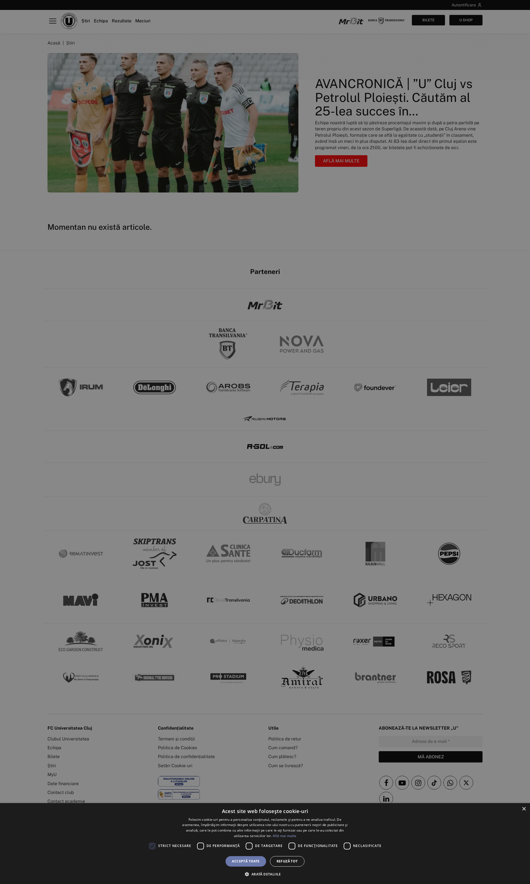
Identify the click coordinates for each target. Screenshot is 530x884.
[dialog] (265, 843)
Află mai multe (284, 835)
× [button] (524, 809)
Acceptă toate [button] (245, 861)
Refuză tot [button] (287, 861)
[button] (265, 874)
